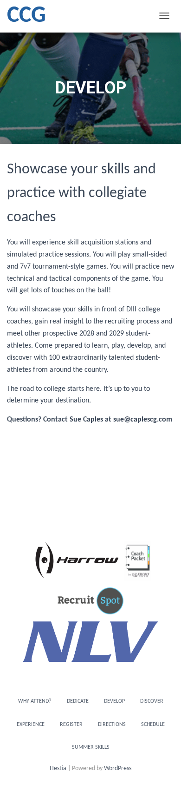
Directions (112, 724)
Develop (114, 701)
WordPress (117, 768)
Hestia (58, 768)
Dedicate (78, 701)
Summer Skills (91, 747)
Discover (151, 701)
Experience (31, 724)
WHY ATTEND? (35, 701)
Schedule (153, 724)
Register (71, 724)
